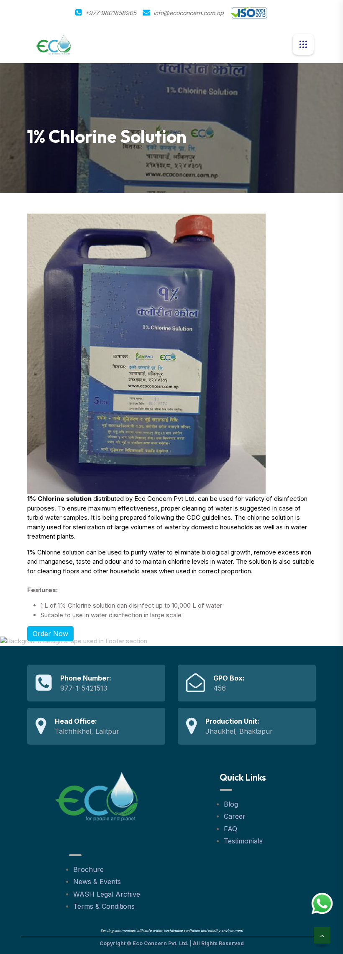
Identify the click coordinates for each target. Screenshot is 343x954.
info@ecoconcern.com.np (189, 12)
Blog (231, 804)
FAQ (230, 829)
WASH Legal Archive (106, 894)
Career (235, 816)
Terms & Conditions (104, 906)
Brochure (88, 869)
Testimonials (243, 841)
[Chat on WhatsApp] (322, 903)
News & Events (97, 881)
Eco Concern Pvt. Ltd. (161, 943)
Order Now (50, 633)
